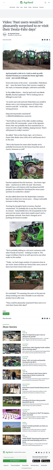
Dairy (17, 7)
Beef (21, 7)
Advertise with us (35, 465)
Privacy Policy (25, 465)
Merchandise (44, 465)
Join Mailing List (14, 461)
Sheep (29, 7)
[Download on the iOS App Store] (36, 461)
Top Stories (12, 7)
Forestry (41, 7)
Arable (25, 7)
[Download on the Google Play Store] (45, 461)
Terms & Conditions (15, 465)
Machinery (35, 7)
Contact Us (6, 465)
